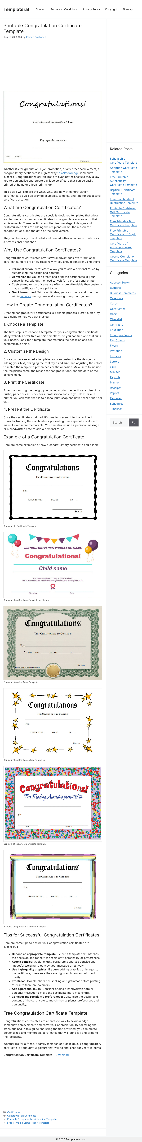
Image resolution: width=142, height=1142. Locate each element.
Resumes (116, 398)
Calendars (116, 298)
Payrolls (115, 377)
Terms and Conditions (64, 9)
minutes (25, 296)
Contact (40, 9)
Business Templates (123, 293)
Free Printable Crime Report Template (28, 1122)
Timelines (116, 409)
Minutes (115, 372)
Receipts (115, 388)
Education (116, 330)
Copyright (111, 9)
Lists (113, 366)
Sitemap (127, 9)
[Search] (134, 422)
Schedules (116, 403)
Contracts (116, 324)
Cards (114, 303)
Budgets (115, 287)
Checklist (116, 319)
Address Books (120, 282)
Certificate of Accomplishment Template (121, 247)
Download (62, 1055)
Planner (115, 382)
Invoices (115, 356)
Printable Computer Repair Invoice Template (32, 1119)
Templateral (16, 9)
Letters (114, 361)
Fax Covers (117, 340)
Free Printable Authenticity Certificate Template (123, 180)
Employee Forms (121, 335)
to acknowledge (68, 173)
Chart (113, 314)
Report (114, 393)
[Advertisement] (52, 65)
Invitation (116, 351)
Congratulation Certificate (21, 1115)
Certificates (13, 1112)
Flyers (114, 345)
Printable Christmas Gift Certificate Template (123, 212)
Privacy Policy (91, 9)
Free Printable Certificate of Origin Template (123, 234)
